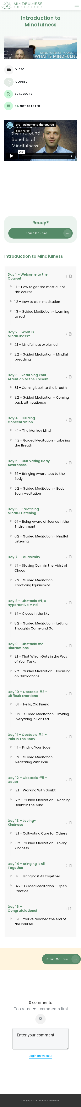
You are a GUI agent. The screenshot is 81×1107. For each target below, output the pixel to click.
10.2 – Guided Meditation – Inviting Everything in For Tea (42, 716)
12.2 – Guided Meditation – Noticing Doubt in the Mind (42, 802)
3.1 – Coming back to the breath (41, 387)
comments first (54, 1008)
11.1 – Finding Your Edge (32, 747)
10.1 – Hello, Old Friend (32, 704)
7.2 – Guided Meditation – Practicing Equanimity (35, 583)
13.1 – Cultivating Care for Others (41, 833)
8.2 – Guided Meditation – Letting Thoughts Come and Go (41, 626)
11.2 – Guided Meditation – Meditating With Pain (35, 760)
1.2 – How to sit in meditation (37, 301)
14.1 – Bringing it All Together (37, 876)
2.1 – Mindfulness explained (36, 344)
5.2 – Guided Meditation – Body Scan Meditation (39, 491)
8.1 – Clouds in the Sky (32, 613)
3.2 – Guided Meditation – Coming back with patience (42, 400)
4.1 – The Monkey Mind (33, 430)
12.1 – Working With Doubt (35, 790)
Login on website (40, 1056)
